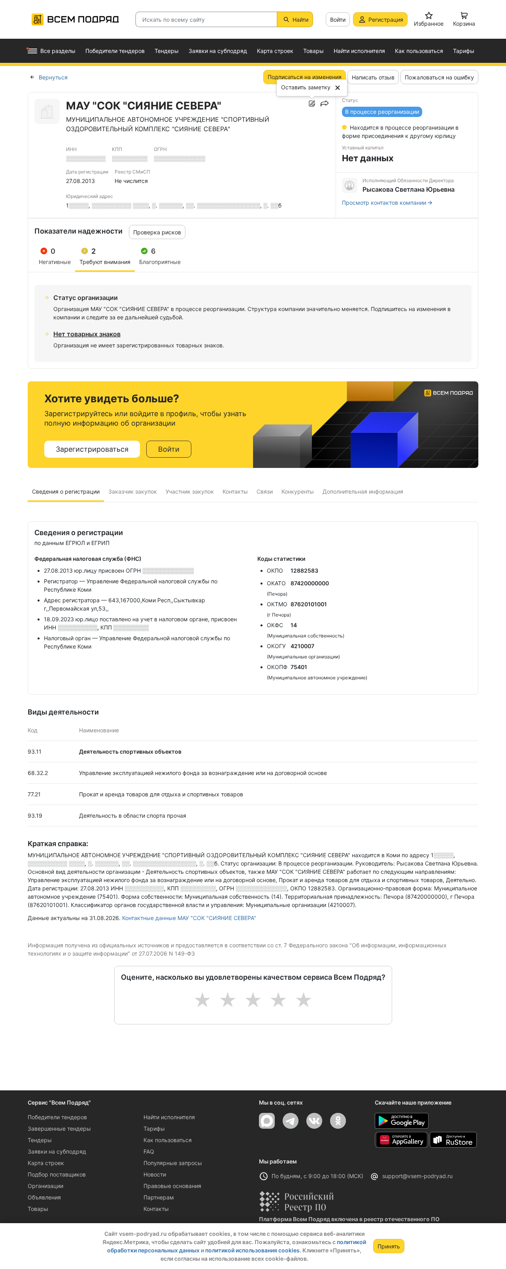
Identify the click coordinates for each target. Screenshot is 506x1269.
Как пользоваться (167, 1140)
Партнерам (158, 1197)
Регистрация (385, 19)
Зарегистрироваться (92, 449)
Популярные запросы (172, 1163)
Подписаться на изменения (305, 77)
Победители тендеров (57, 1117)
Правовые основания (172, 1185)
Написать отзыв (373, 77)
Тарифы (154, 1128)
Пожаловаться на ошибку (439, 77)
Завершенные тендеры (59, 1128)
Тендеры (40, 1140)
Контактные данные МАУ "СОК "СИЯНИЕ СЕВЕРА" (189, 918)
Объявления (44, 1197)
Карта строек (46, 1163)
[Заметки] (312, 103)
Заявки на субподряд (57, 1151)
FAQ (148, 1151)
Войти (338, 19)
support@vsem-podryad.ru (417, 1176)
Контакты (156, 1208)
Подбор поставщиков (57, 1174)
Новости (154, 1174)
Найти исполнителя (169, 1117)
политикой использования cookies (252, 1250)
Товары (38, 1208)
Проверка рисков (157, 232)
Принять (389, 1246)
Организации (45, 1185)
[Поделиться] (324, 103)
